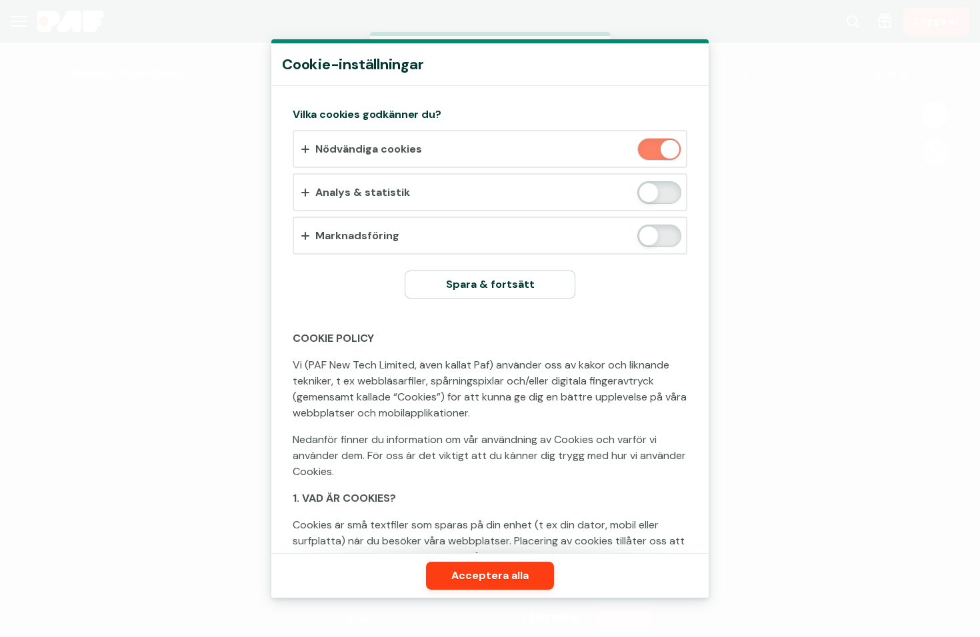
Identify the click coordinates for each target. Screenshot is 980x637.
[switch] (669, 150)
